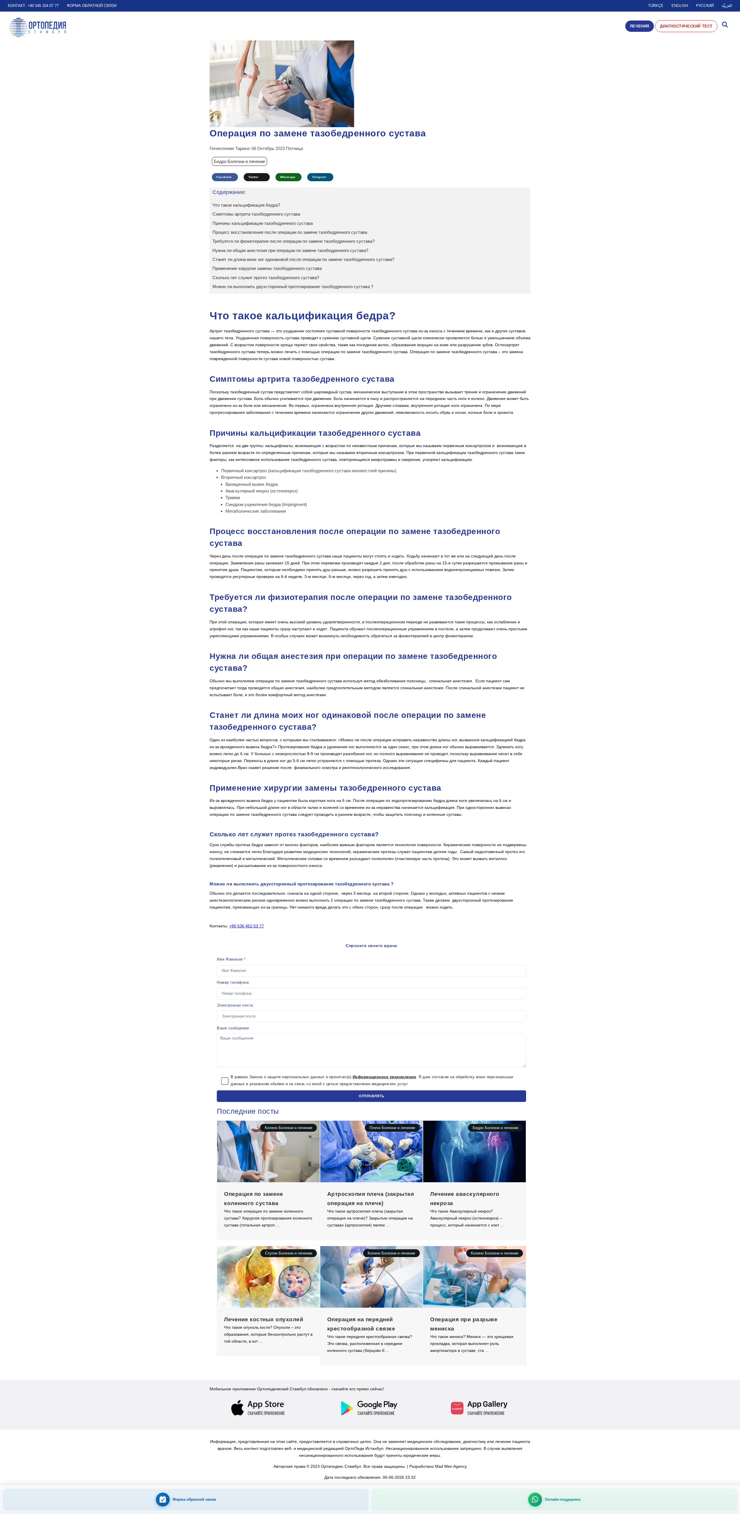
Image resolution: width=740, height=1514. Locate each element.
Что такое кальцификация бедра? (246, 205)
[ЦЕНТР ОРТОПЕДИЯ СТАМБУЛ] (37, 27)
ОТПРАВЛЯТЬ (371, 1096)
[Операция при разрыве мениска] (474, 1276)
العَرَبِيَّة (727, 5)
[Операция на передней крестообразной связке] (371, 1276)
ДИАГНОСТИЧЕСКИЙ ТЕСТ (686, 26)
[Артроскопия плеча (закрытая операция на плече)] (371, 1151)
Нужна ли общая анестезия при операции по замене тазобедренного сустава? (290, 250)
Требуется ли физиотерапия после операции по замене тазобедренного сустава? (293, 241)
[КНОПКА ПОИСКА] (725, 26)
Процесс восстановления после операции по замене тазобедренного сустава (289, 232)
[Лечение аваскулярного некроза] (474, 1151)
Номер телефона (233, 982)
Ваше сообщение (233, 1028)
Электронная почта (235, 1005)
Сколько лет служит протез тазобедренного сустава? (265, 277)
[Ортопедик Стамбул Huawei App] (479, 1408)
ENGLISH (679, 5)
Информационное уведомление (384, 1077)
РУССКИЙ (705, 5)
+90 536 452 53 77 (246, 926)
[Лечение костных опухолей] (268, 1276)
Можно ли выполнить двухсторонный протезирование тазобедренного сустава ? (292, 286)
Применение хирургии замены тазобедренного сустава (267, 268)
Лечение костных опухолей (263, 1319)
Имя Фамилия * (231, 959)
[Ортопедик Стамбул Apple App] (260, 1408)
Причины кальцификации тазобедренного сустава (262, 223)
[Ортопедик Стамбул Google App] (370, 1408)
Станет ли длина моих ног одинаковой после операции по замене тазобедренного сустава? (303, 259)
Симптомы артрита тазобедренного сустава (256, 214)
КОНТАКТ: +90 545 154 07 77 (33, 5)
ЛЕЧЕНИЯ (639, 26)
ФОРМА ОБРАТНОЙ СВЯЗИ (91, 5)
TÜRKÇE (655, 5)
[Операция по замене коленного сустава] (268, 1151)
